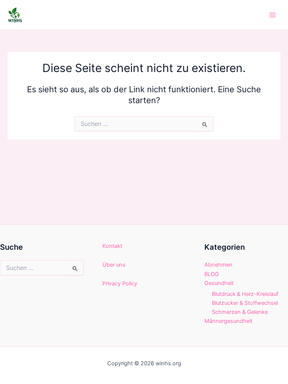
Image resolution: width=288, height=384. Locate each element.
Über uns (114, 264)
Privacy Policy (119, 283)
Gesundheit (219, 283)
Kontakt (112, 246)
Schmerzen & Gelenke (240, 312)
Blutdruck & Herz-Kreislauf (245, 294)
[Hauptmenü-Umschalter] (272, 15)
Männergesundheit (228, 321)
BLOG (211, 274)
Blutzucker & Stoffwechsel (245, 303)
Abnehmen (218, 264)
